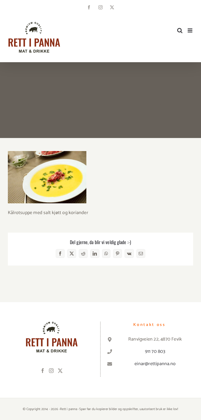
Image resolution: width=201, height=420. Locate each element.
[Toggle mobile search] (179, 30)
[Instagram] (51, 370)
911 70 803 (155, 351)
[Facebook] (42, 370)
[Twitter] (60, 370)
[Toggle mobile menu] (190, 30)
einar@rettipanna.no (155, 364)
